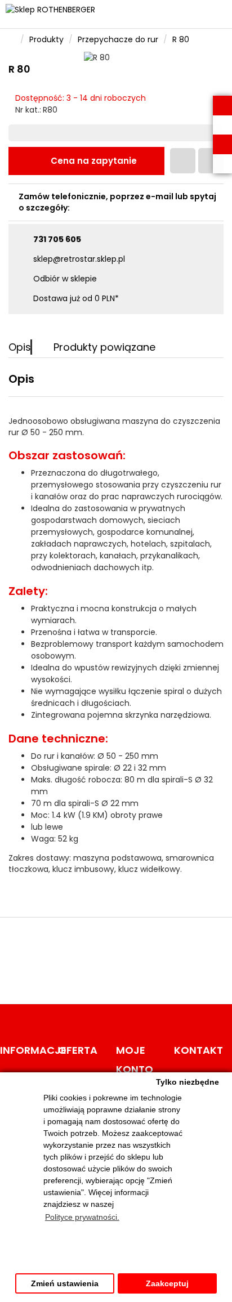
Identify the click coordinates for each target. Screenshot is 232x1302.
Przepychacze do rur (118, 39)
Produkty (46, 39)
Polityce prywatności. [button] (82, 1217)
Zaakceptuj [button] (167, 1283)
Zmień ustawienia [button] (65, 1283)
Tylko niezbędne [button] (187, 1082)
